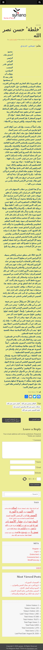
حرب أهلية (21, 525)
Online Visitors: (32, 605)
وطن (12, 535)
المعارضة (33, 521)
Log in (36, 551)
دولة (29, 528)
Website (38, 473)
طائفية (18, 532)
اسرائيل (19, 508)
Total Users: (30, 631)
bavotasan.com (32, 648)
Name (38, 462)
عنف (10, 532)
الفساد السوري (29, 518)
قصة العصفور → (35, 419)
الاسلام (25, 512)
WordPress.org (33, 560)
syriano (20, 646)
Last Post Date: (21, 633)
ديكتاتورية (22, 528)
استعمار (23, 508)
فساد (30, 535)
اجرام (34, 508)
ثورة (35, 525)
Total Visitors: (28, 619)
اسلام (14, 508)
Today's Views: (30, 608)
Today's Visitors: (29, 611)
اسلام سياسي (7, 508)
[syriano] (14, 13)
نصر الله (17, 535)
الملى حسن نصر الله (13, 403)
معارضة (22, 535)
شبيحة (24, 532)
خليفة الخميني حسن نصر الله (31, 410)
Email (38, 467)
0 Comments (37, 39)
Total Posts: (30, 625)
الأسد (30, 511)
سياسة (28, 532)
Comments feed (33, 557)
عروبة (13, 532)
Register (35, 549)
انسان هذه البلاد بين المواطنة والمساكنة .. (24, 594)
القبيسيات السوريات (32, 582)
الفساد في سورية (20, 518)
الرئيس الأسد (17, 515)
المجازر (14, 518)
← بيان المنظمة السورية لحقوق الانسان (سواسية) (12, 420)
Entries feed (34, 554)
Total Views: (29, 617)
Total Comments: (28, 628)
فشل (26, 535)
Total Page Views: (31, 622)
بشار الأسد (16, 521)
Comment (37, 440)
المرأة (10, 518)
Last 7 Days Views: (27, 614)
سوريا (34, 532)
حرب (30, 525)
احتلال (31, 508)
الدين (25, 516)
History (38, 25)
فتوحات (6, 532)
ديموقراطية (14, 528)
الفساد (8, 515)
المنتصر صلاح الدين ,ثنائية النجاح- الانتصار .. (24, 591)
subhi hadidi (13, 39)
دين (8, 528)
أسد (38, 508)
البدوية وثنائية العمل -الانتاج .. (29, 588)
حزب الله (8, 525)
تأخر (7, 521)
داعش (33, 528)
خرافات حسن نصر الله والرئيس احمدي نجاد (26, 407)
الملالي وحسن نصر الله (29, 403)
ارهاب (27, 508)
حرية (14, 525)
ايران (25, 521)
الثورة (20, 511)
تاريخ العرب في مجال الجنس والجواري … (24, 585)
